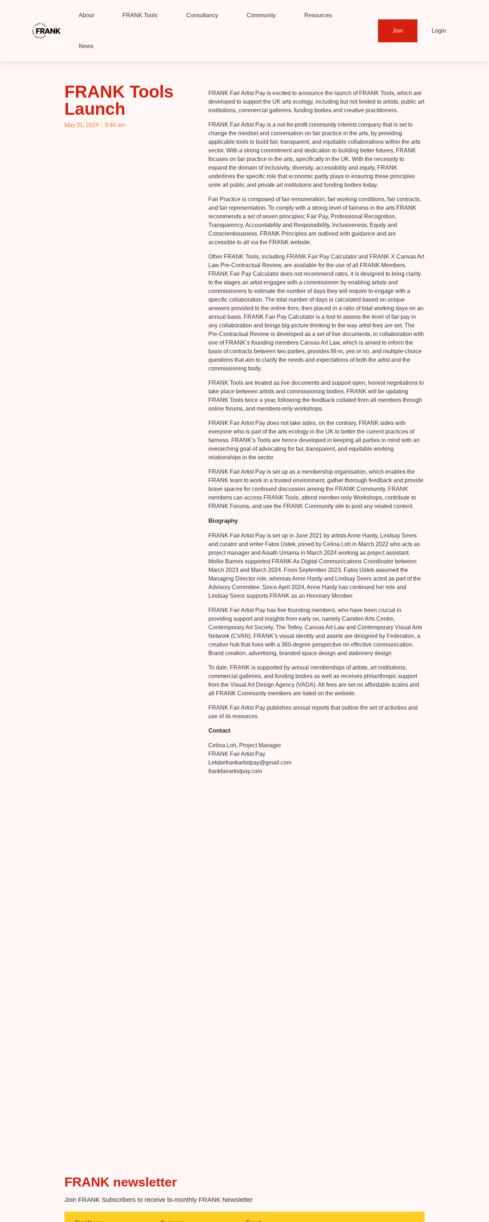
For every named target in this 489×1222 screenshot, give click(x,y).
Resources (318, 15)
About (86, 15)
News (86, 46)
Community (261, 15)
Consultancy (202, 15)
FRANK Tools (140, 15)
